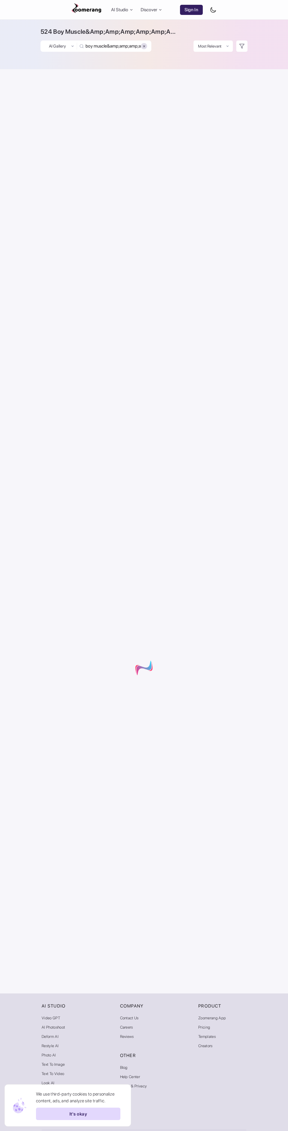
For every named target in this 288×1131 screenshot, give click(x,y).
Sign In (191, 9)
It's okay (78, 1114)
